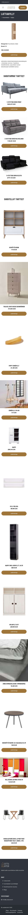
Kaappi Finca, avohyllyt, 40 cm (14, 565)
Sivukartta (20, 912)
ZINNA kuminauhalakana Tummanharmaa (14, 684)
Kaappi (14, 447)
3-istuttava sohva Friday (14, 102)
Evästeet (20, 910)
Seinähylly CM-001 (14, 410)
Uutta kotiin (7, 881)
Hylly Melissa (14, 506)
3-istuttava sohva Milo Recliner (14, 139)
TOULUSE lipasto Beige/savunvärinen (14, 306)
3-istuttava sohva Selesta (14, 175)
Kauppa (23, 7)
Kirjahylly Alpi (14, 624)
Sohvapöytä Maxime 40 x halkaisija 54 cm (14, 743)
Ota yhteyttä (13, 910)
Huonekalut (6, 17)
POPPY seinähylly (14, 366)
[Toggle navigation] (3, 7)
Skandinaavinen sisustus (10, 887)
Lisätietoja (14, 55)
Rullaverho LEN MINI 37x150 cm (14, 780)
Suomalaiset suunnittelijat (11, 884)
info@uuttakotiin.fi (5, 2)
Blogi (5, 890)
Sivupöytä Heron (14, 247)
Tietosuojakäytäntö (10, 912)
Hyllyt (12, 17)
